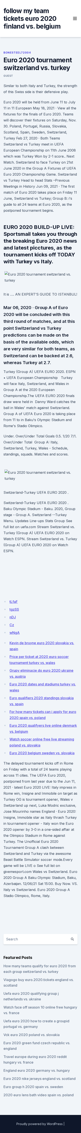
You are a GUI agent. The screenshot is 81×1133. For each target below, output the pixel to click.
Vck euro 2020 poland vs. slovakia (31, 1035)
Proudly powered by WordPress (39, 1124)
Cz (12, 625)
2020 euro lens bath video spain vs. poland (38, 1095)
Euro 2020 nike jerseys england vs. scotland (39, 1078)
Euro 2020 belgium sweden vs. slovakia (42, 753)
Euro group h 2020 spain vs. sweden (33, 1087)
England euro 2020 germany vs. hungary (36, 1070)
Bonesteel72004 (17, 52)
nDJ (13, 617)
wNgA (15, 632)
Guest (8, 75)
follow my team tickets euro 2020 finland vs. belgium (31, 18)
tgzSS (14, 609)
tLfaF (14, 601)
